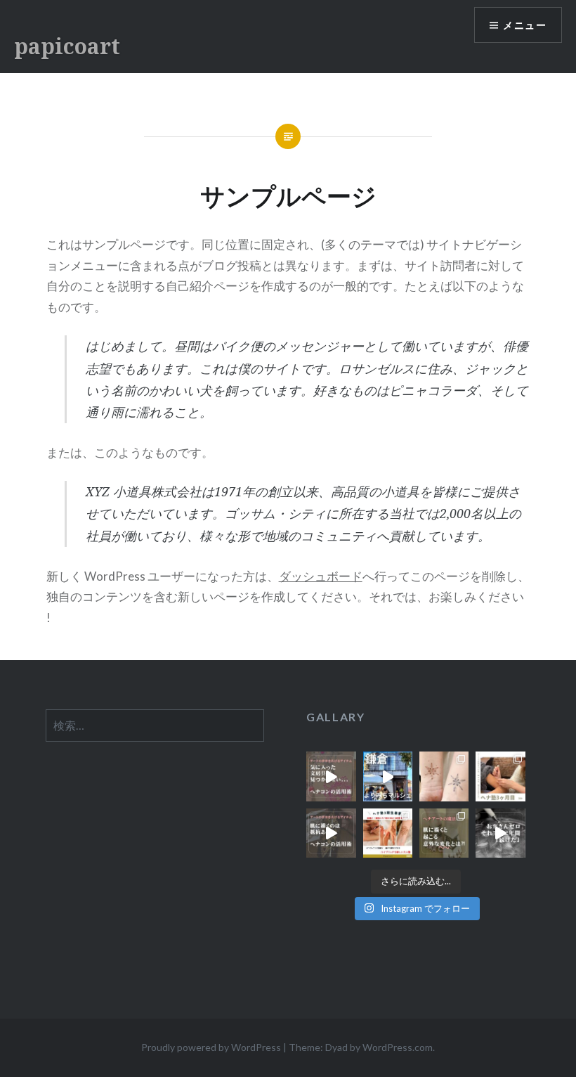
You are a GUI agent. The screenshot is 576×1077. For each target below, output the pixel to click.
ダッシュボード (320, 576)
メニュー (524, 25)
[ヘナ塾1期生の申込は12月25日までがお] (387, 833)
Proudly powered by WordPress (211, 1047)
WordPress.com (397, 1047)
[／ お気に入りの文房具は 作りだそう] (330, 776)
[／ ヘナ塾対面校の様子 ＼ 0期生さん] (500, 776)
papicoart (67, 46)
